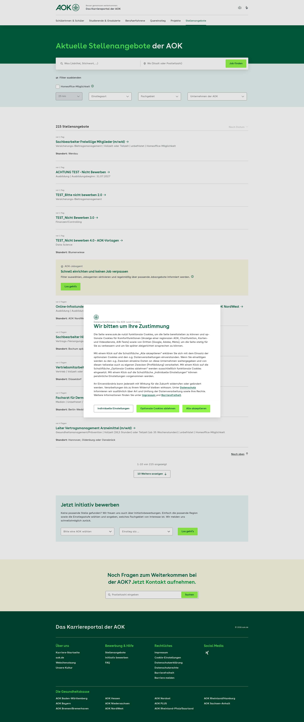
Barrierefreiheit (171, 395)
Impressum (149, 395)
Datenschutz (188, 387)
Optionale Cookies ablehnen (157, 408)
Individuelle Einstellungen (114, 408)
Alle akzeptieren (196, 408)
